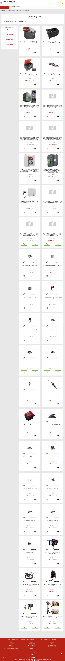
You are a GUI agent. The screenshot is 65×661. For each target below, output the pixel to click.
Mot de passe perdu (52, 645)
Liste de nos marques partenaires (11, 648)
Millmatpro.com (4, 10)
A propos (11, 645)
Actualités (11, 646)
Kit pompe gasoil (28, 10)
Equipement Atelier (11, 10)
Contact (52, 643)
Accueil (11, 642)
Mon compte (11, 643)
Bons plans (52, 642)
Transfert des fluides (20, 10)
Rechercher (23, 639)
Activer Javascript (52, 646)
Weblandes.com (37, 660)
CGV (37, 639)
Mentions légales (30, 639)
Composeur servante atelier (13, 639)
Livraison (54, 639)
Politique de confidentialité (45, 639)
